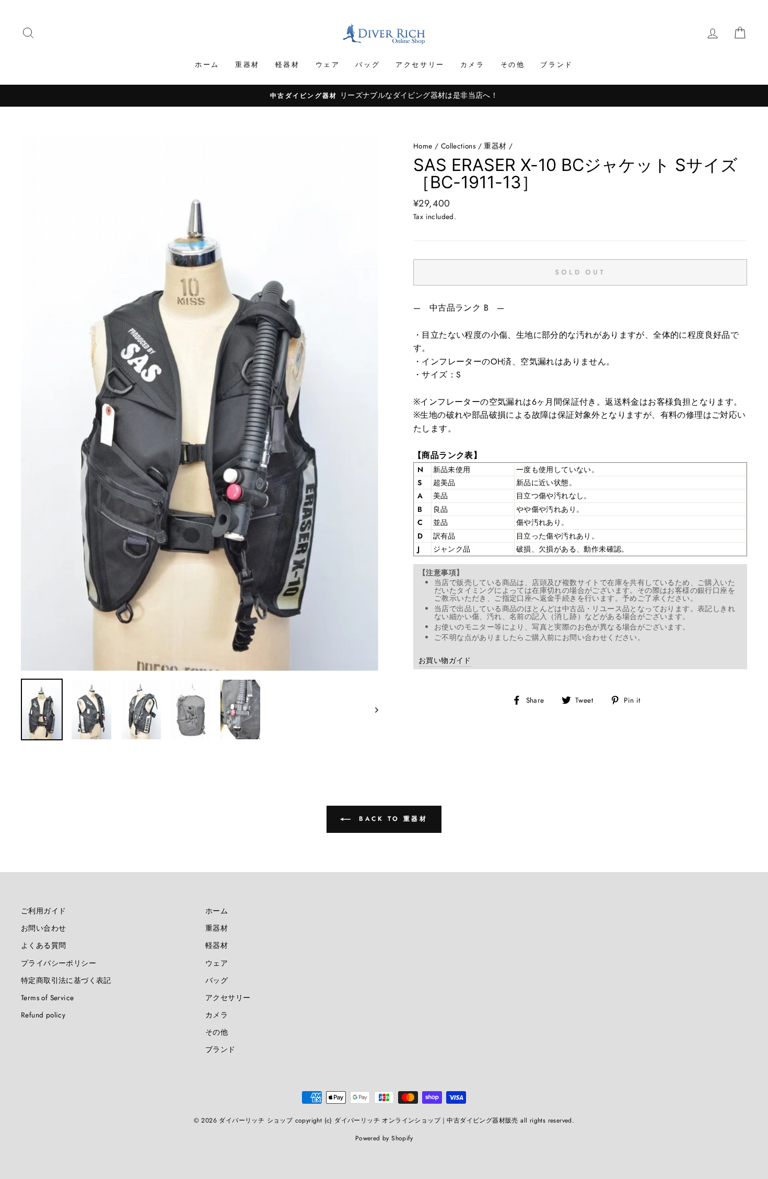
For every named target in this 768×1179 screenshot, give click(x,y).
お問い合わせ (43, 928)
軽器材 (287, 65)
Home (423, 146)
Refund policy (43, 1015)
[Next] (371, 709)
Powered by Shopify (384, 1138)
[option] (384, 95)
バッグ (367, 65)
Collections (458, 146)
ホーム (207, 65)
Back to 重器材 (391, 818)
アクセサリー (420, 65)
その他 (513, 65)
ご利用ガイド (43, 911)
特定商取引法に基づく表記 (66, 980)
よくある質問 (43, 945)
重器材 (247, 65)
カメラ (472, 65)
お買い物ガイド (444, 660)
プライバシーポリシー (58, 963)
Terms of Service (47, 997)
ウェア (328, 65)
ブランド (556, 65)
